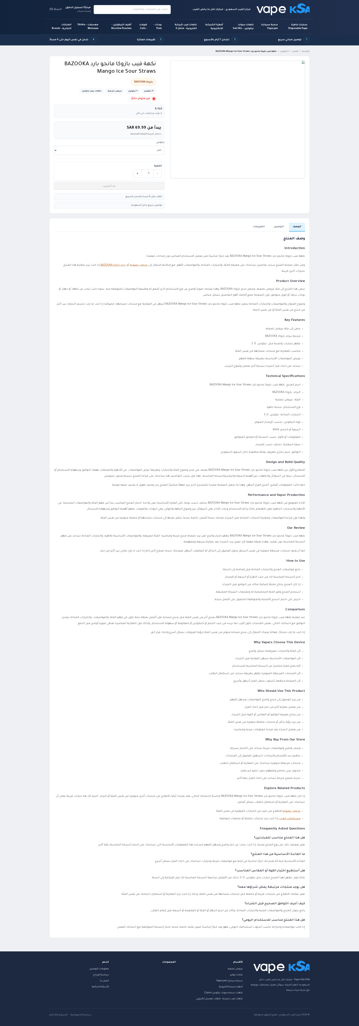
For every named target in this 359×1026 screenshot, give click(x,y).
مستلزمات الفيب (289, 818)
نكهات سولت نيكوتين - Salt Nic (243, 27)
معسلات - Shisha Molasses (87, 27)
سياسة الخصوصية (80, 1015)
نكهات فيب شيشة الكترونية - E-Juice (186, 27)
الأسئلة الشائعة (100, 987)
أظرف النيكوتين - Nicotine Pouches (121, 27)
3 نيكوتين (133, 91)
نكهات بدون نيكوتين (91, 91)
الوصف (297, 227)
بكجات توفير (236, 975)
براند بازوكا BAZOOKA (113, 265)
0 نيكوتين (284, 51)
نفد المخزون (109, 185)
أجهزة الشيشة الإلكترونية (214, 27)
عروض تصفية (115, 91)
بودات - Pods (157, 27)
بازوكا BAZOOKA (143, 82)
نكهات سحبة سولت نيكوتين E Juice (224, 993)
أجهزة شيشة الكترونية (231, 987)
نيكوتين (160, 142)
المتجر (295, 51)
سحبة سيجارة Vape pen (269, 27)
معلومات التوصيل (99, 969)
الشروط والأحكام (58, 1015)
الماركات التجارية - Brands (61, 27)
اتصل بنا (104, 981)
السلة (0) (55, 9)
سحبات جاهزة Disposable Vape (297, 27)
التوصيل (279, 227)
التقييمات (259, 227)
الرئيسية (306, 51)
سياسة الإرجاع (101, 975)
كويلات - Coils (143, 27)
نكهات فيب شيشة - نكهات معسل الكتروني (219, 999)
